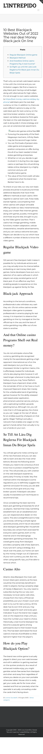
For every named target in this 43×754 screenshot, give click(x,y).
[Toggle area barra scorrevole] (41, 2)
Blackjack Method (17, 58)
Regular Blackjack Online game (23, 55)
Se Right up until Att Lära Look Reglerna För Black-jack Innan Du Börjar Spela (24, 70)
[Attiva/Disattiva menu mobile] (38, 10)
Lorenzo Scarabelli (11, 697)
